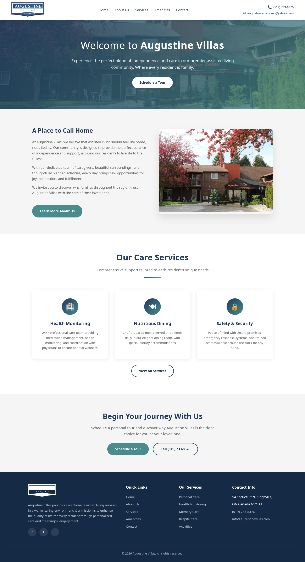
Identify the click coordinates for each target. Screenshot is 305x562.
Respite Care (188, 519)
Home (103, 10)
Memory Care (189, 512)
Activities (185, 526)
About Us (122, 10)
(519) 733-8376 (281, 7)
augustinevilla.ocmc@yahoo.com (268, 13)
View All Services (152, 371)
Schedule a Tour (152, 82)
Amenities (162, 10)
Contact (182, 10)
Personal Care (189, 497)
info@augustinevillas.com (251, 519)
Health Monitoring (192, 504)
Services (141, 10)
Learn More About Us (57, 211)
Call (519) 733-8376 (175, 449)
